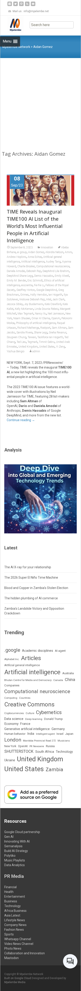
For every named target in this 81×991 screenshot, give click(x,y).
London (12, 740)
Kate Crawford (53, 304)
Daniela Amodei (16, 271)
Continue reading (21, 420)
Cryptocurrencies (14, 713)
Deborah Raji (33, 271)
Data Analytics (14, 865)
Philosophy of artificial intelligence (36, 323)
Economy (11, 724)
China (70, 679)
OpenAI (55, 318)
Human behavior (14, 733)
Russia (50, 746)
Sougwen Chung (16, 337)
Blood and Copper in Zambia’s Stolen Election (36, 588)
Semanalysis (13, 846)
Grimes (24, 294)
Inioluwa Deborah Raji (32, 299)
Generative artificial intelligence (27, 729)
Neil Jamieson (56, 313)
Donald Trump (53, 719)
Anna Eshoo (35, 256)
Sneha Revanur (57, 332)
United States (47, 346)
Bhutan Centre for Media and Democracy (28, 680)
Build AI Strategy (16, 851)
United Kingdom (28, 346)
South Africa (44, 752)
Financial (10, 887)
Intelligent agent (45, 733)
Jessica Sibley (15, 304)
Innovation (47, 247)
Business (10, 901)
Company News (15, 925)
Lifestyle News (14, 920)
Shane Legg (40, 332)
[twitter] (15, 5)
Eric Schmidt (35, 280)
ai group (22, 252)
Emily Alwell (62, 275)
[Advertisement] (40, 100)
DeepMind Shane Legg (20, 275)
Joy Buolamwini (33, 304)
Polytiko (10, 855)
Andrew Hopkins (16, 256)
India (30, 734)
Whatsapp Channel (17, 939)
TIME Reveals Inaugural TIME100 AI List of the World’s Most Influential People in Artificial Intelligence (35, 226)
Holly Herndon (38, 294)
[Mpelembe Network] (12, 25)
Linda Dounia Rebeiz (46, 308)
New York (10, 746)
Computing (10, 698)
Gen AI (9, 836)
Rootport (45, 327)
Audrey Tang (53, 261)
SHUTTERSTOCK (19, 751)
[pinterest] (21, 5)
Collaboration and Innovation (24, 953)
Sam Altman (59, 327)
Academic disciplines (37, 651)
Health (9, 892)
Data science (13, 719)
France (25, 724)
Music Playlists (14, 860)
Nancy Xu (40, 313)
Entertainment (14, 896)
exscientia (27, 285)
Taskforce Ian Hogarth (50, 337)
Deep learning (33, 719)
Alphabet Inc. (11, 659)
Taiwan (32, 337)
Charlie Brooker (26, 266)
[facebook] (9, 5)
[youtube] (33, 5)
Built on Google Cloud (18, 978)
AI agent (60, 650)
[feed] (27, 5)
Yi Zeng (60, 346)
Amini (68, 252)
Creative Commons (29, 704)
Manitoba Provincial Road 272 (39, 740)
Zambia (54, 769)
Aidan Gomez (36, 252)
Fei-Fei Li (39, 285)
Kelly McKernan (24, 308)
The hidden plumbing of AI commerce (31, 598)
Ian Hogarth (55, 294)
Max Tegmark (26, 313)
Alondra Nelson (54, 252)
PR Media (14, 876)
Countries (24, 698)
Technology (64, 752)
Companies (11, 685)
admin (36, 351)
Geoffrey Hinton (25, 290)
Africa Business (15, 910)
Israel (59, 733)
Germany (58, 729)
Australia (68, 673)
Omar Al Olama (41, 318)
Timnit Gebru (47, 342)
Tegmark (32, 342)
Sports (9, 934)
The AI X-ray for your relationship (27, 567)
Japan (69, 733)
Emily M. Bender (16, 280)
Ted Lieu (21, 342)
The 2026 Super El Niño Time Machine (31, 577)
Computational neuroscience (53, 266)
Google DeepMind (46, 290)
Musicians (64, 740)
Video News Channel (18, 944)
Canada (58, 680)
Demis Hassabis (43, 275)
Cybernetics (49, 712)
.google (12, 650)
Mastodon (11, 958)
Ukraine (9, 760)
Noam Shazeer (21, 318)
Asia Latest (12, 915)
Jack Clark (58, 299)
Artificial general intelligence (22, 665)
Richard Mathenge (28, 327)
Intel (48, 299)
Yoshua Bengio (15, 351)
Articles (31, 658)
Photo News (12, 948)
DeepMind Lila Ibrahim (56, 271)
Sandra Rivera (24, 332)
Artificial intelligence (33, 261)
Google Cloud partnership (22, 832)
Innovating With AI (17, 841)
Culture (30, 713)
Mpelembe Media (14, 982)
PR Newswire (36, 746)
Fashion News (14, 929)
